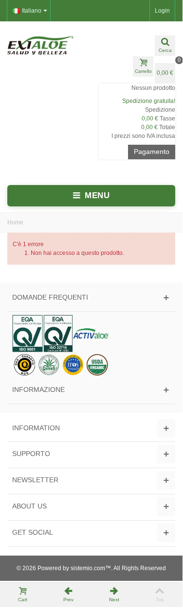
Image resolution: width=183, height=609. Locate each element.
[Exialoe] (45, 45)
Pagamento (151, 151)
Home (15, 222)
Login (162, 10)
